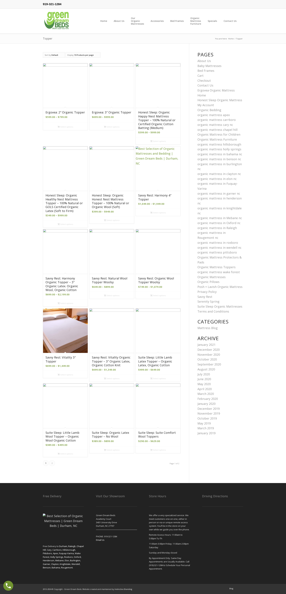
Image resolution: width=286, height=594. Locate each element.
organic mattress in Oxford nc (218, 223)
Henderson (48, 560)
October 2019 (207, 418)
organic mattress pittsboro (217, 252)
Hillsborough (69, 549)
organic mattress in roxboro (217, 243)
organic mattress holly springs (219, 149)
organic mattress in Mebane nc (219, 218)
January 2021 (206, 345)
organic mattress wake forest (218, 272)
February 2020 (207, 399)
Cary (49, 549)
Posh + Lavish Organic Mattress (219, 287)
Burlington (75, 560)
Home (201, 95)
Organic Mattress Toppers (216, 267)
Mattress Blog (207, 328)
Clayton (55, 564)
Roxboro (68, 556)
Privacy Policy (207, 292)
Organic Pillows (208, 282)
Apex (55, 553)
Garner (46, 564)
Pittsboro (47, 553)
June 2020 (204, 379)
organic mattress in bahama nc (219, 154)
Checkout (204, 81)
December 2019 (208, 409)
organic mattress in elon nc (217, 179)
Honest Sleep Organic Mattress (219, 100)
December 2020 (208, 350)
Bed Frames (205, 71)
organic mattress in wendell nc (219, 248)
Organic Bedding (209, 110)
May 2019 (204, 423)
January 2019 (206, 433)
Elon (67, 560)
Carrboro (57, 549)
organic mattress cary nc (215, 125)
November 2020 (208, 355)
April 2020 (204, 389)
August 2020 (206, 369)
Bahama (55, 567)
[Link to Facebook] (240, 2)
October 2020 (207, 359)
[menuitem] (107, 21)
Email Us (100, 539)
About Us (204, 61)
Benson (47, 567)
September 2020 (209, 364)
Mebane (59, 560)
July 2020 (203, 374)
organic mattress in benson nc (219, 159)
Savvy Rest (204, 297)
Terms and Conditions (213, 311)
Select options (66, 127)
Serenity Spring (208, 301)
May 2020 (204, 384)
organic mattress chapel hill (217, 130)
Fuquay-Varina (66, 553)
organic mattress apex (213, 115)
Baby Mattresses (209, 66)
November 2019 (208, 413)
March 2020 (205, 394)
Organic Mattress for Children (218, 134)
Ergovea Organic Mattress (216, 90)
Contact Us (205, 85)
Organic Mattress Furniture (217, 139)
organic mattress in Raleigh (217, 228)
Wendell (76, 564)
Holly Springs (56, 556)
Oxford (77, 556)
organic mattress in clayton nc (219, 174)
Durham (63, 546)
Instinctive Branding (123, 589)
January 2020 (206, 404)
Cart (200, 76)
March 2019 (205, 428)
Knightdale (65, 564)
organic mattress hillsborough (219, 144)
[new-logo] (57, 21)
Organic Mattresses (211, 277)
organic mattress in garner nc (218, 193)
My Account (205, 105)
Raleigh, (72, 546)
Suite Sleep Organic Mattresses (219, 306)
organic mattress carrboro (216, 120)
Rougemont (67, 567)
